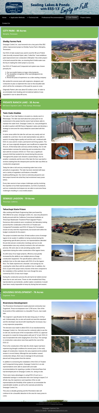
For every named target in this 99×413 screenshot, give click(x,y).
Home (4, 17)
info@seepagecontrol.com (57, 410)
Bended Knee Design (57, 404)
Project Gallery (85, 17)
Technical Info (33, 17)
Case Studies (72, 17)
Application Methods (18, 17)
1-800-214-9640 (41, 410)
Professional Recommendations (53, 17)
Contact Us (6, 23)
